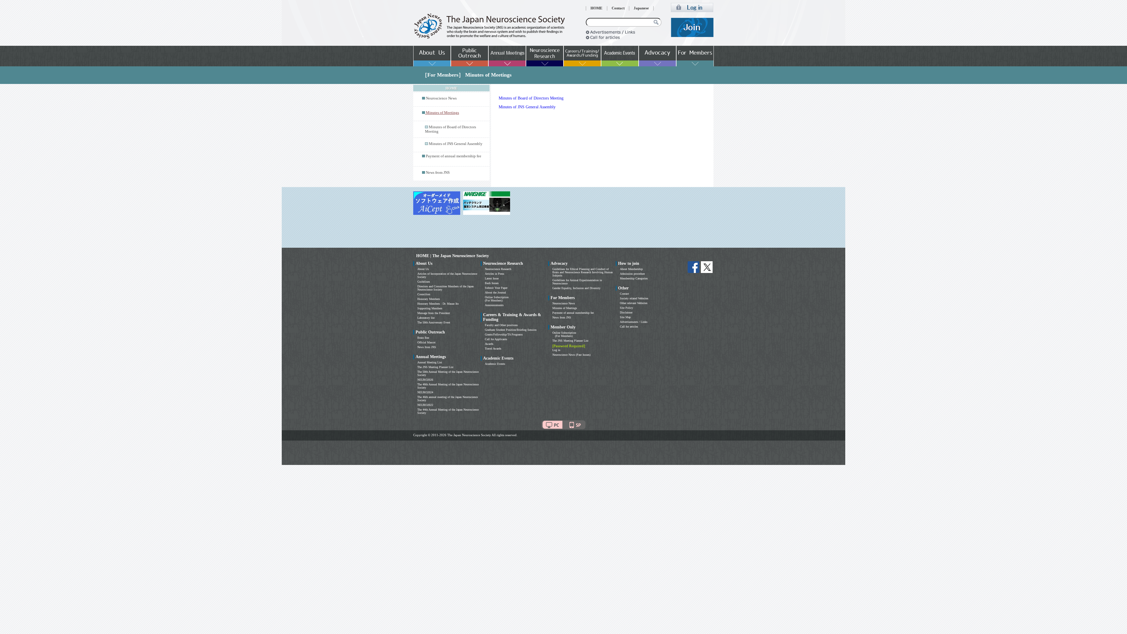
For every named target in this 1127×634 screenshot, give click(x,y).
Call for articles (629, 326)
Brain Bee (423, 337)
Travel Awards (493, 348)
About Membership (631, 269)
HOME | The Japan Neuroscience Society (452, 256)
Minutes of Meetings (564, 308)
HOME (597, 8)
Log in (556, 350)
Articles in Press (494, 273)
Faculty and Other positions (501, 325)
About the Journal (495, 292)
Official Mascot (426, 342)
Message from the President (433, 313)
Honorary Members (428, 299)
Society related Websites (634, 298)
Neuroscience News (441, 98)
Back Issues (492, 283)
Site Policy (626, 307)
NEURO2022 (425, 405)
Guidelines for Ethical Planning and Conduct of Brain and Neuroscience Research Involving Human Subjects (582, 272)
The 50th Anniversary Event (433, 322)
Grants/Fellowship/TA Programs (504, 334)
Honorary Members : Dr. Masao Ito (438, 303)
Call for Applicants (496, 339)
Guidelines (423, 281)
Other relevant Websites (633, 303)
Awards (489, 343)
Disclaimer (626, 312)
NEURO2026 (425, 379)
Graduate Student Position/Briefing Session (510, 329)
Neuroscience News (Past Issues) (571, 354)
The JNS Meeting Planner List (435, 367)
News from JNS (438, 173)
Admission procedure (632, 273)
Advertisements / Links (633, 321)
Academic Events (495, 363)
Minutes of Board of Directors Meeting (531, 98)
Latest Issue (492, 278)
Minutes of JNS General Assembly (455, 144)
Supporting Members (429, 308)
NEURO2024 (425, 392)
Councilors (423, 294)
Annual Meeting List (429, 362)
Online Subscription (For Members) (497, 299)
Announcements (494, 305)
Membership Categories (634, 278)
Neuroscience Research (498, 269)
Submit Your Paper (496, 287)
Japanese (641, 8)
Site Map (625, 317)
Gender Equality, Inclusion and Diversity (576, 288)
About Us (423, 269)
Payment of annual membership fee (453, 156)
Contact (618, 8)
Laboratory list (426, 317)
